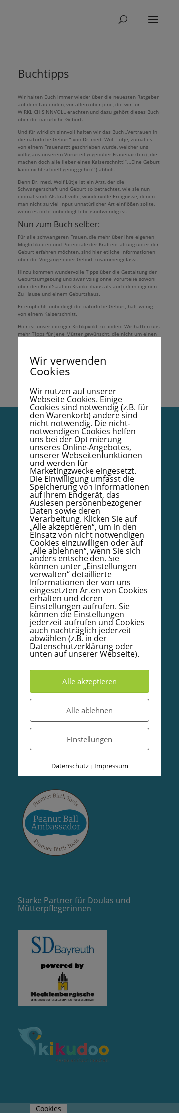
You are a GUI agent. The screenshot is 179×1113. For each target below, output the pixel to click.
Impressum (111, 765)
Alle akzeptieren (89, 681)
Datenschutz (70, 765)
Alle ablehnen (89, 710)
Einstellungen (89, 739)
